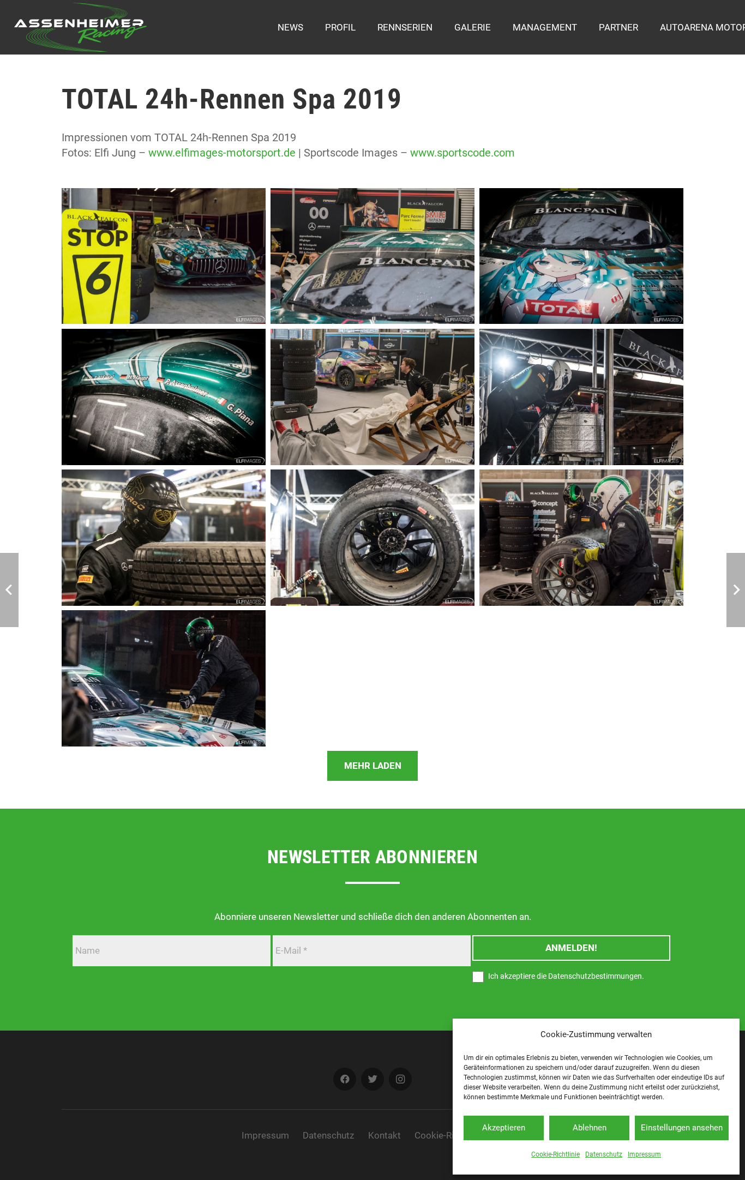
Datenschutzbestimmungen (595, 976)
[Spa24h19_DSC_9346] (164, 397)
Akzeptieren (503, 1128)
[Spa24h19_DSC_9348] (372, 256)
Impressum (644, 1154)
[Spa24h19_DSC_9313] (372, 537)
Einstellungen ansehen (682, 1128)
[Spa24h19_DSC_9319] (581, 397)
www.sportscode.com (462, 152)
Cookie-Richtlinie (555, 1154)
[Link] (80, 27)
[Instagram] (400, 1079)
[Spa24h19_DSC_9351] (164, 256)
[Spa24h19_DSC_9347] (581, 256)
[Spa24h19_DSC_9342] (372, 397)
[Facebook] (345, 1079)
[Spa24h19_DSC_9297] (581, 537)
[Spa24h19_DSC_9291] (164, 678)
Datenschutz (603, 1154)
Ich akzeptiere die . (565, 976)
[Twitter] (372, 1079)
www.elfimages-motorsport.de (222, 152)
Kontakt (384, 1135)
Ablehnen (589, 1128)
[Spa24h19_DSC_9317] (164, 537)
